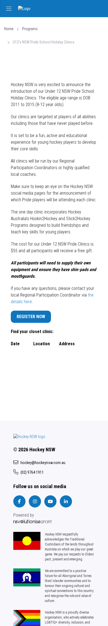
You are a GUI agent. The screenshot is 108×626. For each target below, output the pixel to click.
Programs (30, 29)
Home (9, 29)
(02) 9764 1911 (32, 472)
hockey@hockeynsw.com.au (42, 462)
